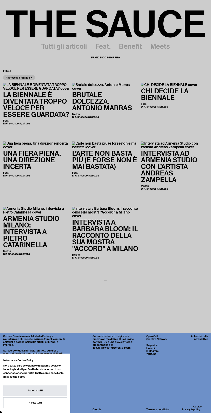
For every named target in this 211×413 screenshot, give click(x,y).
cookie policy (17, 377)
